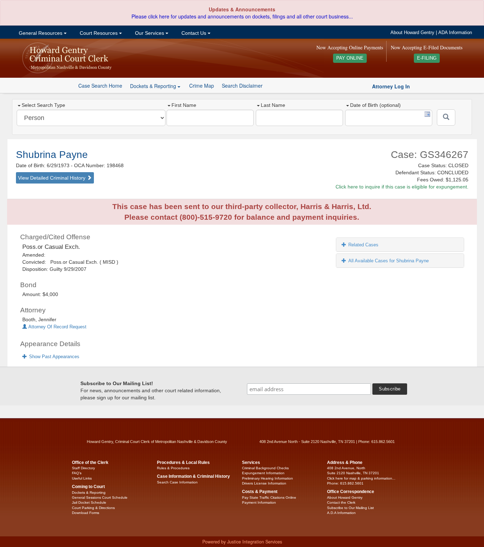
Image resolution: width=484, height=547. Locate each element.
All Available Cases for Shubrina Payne (388, 260)
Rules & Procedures (173, 468)
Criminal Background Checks (265, 468)
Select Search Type (43, 105)
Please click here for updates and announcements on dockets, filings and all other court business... (242, 16)
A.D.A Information (341, 513)
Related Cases (363, 244)
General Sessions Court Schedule (100, 497)
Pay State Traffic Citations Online (269, 497)
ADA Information (455, 32)
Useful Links (82, 478)
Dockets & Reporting (89, 492)
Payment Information (259, 502)
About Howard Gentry (412, 32)
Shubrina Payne (52, 154)
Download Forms (85, 513)
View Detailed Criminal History (52, 178)
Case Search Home (100, 85)
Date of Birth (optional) (375, 105)
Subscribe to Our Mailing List (350, 508)
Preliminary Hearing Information (267, 478)
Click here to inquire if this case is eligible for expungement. (402, 187)
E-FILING (427, 58)
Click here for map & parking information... (361, 478)
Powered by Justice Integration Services (242, 541)
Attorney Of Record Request (56, 326)
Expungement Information (263, 473)
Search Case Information (177, 482)
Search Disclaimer (242, 85)
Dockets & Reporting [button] (154, 85)
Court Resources (98, 33)
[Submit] (446, 117)
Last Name (273, 105)
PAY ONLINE (350, 58)
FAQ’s (76, 473)
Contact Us (194, 33)
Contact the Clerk (341, 502)
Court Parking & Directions (93, 508)
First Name (183, 105)
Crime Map (201, 85)
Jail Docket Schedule (89, 502)
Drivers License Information (264, 483)
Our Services (149, 33)
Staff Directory (83, 468)
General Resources (40, 33)
